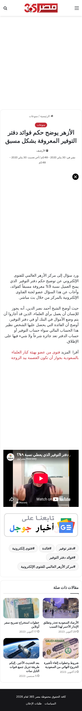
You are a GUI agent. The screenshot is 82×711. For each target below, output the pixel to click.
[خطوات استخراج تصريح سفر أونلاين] (21, 608)
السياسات (50, 703)
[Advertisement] (41, 60)
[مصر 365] (41, 8)
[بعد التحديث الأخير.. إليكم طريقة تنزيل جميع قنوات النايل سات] (21, 648)
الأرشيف (40, 150)
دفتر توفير (66, 548)
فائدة (45, 548)
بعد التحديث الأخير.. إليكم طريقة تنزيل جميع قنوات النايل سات (24, 667)
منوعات (33, 116)
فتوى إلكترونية (22, 548)
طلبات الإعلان (34, 703)
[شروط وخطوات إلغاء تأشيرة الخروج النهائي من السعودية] (61, 648)
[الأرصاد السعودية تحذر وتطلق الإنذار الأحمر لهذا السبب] (61, 608)
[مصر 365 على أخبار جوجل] (41, 524)
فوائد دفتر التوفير (61, 557)
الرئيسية (45, 116)
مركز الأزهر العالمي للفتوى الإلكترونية (47, 566)
